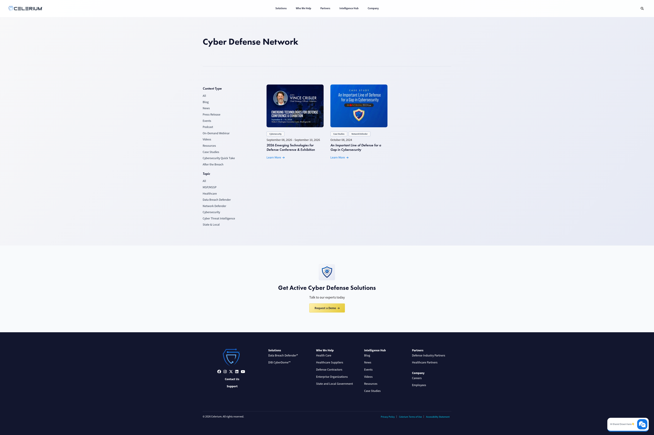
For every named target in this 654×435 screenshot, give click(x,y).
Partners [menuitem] (417, 350)
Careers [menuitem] (417, 378)
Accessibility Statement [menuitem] (438, 416)
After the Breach (213, 164)
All (204, 96)
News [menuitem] (367, 362)
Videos (207, 139)
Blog (206, 102)
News (206, 108)
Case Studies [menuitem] (372, 391)
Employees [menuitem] (419, 385)
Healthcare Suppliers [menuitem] (329, 362)
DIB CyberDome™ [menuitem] (279, 362)
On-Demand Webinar (216, 133)
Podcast (208, 127)
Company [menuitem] (418, 373)
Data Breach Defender (217, 200)
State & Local (211, 224)
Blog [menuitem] (367, 355)
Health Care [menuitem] (323, 355)
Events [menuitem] (368, 369)
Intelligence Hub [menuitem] (375, 350)
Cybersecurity (211, 212)
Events (207, 121)
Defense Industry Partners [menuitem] (428, 355)
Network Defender (214, 206)
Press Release (211, 114)
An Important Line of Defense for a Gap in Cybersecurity (355, 147)
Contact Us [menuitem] (232, 379)
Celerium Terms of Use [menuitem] (410, 416)
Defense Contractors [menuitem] (329, 369)
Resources (209, 146)
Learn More (274, 157)
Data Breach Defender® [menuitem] (283, 355)
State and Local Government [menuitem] (334, 384)
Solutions (281, 8)
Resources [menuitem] (370, 384)
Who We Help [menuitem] (325, 350)
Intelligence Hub (349, 8)
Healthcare (210, 193)
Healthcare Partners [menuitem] (425, 362)
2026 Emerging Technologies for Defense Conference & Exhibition (291, 147)
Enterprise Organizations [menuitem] (332, 377)
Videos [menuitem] (368, 377)
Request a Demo (325, 308)
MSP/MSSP (209, 187)
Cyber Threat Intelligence (219, 218)
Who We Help (303, 8)
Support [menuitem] (232, 386)
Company (373, 8)
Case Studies (211, 152)
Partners (325, 8)
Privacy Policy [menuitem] (388, 416)
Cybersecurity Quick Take (219, 158)
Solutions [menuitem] (274, 350)
